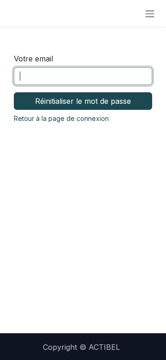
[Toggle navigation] (150, 13)
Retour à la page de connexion (61, 118)
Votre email (33, 58)
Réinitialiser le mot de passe (83, 101)
